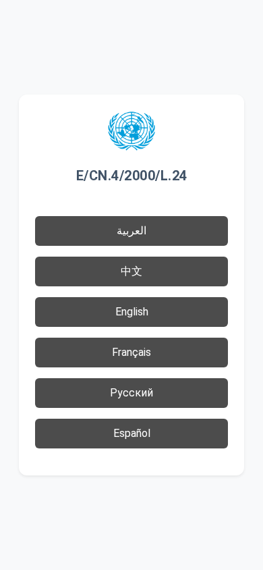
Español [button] (131, 433)
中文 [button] (131, 271)
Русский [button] (131, 392)
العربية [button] (131, 230)
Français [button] (131, 352)
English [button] (131, 311)
